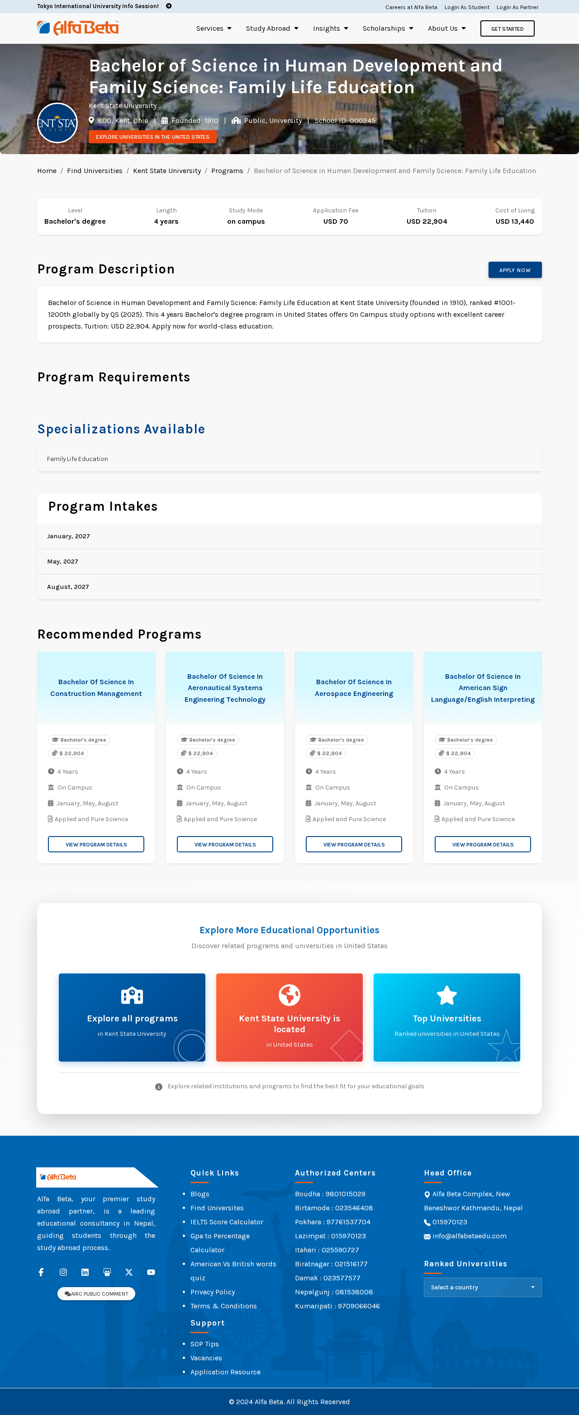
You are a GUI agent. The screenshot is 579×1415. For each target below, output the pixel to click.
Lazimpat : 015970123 (330, 1236)
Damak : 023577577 (328, 1278)
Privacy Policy (212, 1292)
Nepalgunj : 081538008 (334, 1292)
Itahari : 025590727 (327, 1250)
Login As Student (467, 7)
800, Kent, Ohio (122, 120)
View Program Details (96, 844)
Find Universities (95, 170)
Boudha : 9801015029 (330, 1193)
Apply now (515, 270)
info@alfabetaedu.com (469, 1236)
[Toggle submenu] (229, 28)
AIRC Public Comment (99, 1294)
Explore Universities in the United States (152, 137)
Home (47, 170)
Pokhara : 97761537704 (332, 1222)
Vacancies (206, 1358)
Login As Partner (517, 7)
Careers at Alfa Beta (411, 7)
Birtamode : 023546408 (334, 1207)
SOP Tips (204, 1344)
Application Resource (225, 1372)
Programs (227, 170)
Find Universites (217, 1207)
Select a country (454, 1287)
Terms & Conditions (223, 1306)
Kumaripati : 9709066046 (337, 1306)
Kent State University (167, 170)
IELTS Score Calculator (226, 1222)
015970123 (449, 1222)
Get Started (507, 29)
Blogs (199, 1193)
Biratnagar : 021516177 (331, 1264)
